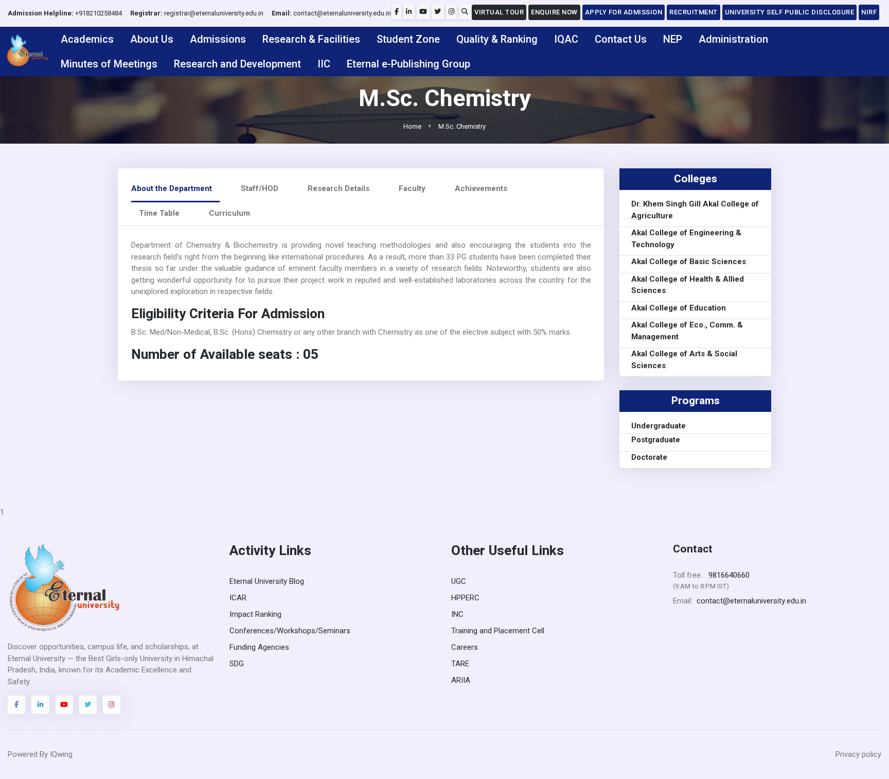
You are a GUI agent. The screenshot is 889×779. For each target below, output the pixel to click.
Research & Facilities (311, 39)
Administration (733, 39)
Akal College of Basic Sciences (688, 262)
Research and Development (237, 64)
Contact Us (621, 39)
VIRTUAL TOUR (499, 12)
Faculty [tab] (412, 188)
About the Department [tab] (171, 188)
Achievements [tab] (481, 188)
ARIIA (460, 680)
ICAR (237, 597)
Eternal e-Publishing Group (408, 64)
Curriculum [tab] (229, 213)
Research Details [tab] (338, 188)
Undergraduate (658, 425)
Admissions (218, 39)
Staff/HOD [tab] (259, 188)
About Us (151, 39)
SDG (236, 663)
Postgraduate (655, 439)
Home (412, 126)
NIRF (869, 12)
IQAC (566, 39)
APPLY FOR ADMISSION (624, 12)
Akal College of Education (678, 308)
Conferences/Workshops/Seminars (289, 630)
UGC (458, 581)
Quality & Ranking (497, 39)
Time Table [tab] (159, 213)
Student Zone (408, 39)
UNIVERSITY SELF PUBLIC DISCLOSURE (790, 12)
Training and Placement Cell (497, 630)
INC (457, 614)
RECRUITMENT (693, 12)
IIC (323, 64)
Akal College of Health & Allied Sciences (687, 285)
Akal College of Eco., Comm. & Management (687, 331)
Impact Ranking (255, 614)
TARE (460, 663)
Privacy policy (858, 754)
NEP (672, 39)
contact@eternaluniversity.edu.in (331, 13)
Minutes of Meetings (109, 64)
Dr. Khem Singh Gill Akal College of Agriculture (695, 210)
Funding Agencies (259, 647)
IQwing (61, 754)
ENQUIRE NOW (554, 12)
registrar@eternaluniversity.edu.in (196, 13)
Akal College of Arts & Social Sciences (684, 360)
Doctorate (649, 457)
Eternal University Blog (266, 581)
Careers (464, 647)
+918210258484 (65, 13)
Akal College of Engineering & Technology (686, 239)
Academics (87, 39)
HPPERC (465, 597)
